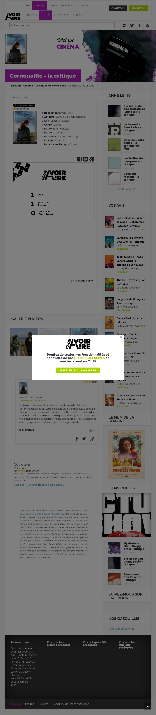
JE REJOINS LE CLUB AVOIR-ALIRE (78, 370)
